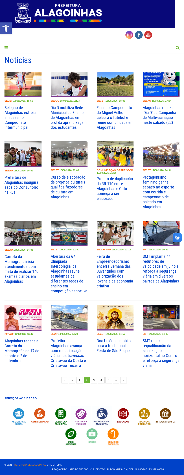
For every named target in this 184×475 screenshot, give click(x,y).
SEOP (129, 170)
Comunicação (106, 170)
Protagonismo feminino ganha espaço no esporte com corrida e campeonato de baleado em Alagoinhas (158, 192)
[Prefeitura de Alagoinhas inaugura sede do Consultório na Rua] (23, 154)
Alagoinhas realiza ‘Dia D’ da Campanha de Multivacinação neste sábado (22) (159, 115)
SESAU (147, 100)
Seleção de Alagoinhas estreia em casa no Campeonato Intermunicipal (20, 117)
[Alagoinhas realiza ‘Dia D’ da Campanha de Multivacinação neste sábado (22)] (161, 84)
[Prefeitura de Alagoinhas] (59, 13)
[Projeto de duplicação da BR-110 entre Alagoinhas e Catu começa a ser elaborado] (115, 154)
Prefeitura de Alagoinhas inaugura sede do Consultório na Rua (21, 185)
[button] (6, 28)
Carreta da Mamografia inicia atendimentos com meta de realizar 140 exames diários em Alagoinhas (21, 269)
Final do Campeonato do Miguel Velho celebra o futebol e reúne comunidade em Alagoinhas (115, 117)
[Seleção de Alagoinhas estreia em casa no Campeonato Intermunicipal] (23, 84)
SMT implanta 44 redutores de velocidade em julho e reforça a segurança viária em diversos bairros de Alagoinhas (161, 269)
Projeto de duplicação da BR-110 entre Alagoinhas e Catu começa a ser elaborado (115, 188)
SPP (108, 249)
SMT (145, 249)
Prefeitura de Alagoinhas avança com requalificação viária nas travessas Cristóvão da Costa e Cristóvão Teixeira (68, 353)
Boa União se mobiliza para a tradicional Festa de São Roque (115, 345)
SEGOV (101, 249)
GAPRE (121, 170)
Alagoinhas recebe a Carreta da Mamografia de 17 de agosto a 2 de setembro (21, 350)
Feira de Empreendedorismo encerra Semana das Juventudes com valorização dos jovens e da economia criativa (115, 271)
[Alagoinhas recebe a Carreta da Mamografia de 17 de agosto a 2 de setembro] (23, 318)
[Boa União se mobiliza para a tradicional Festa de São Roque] (115, 318)
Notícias (18, 60)
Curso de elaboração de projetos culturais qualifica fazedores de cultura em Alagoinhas (68, 187)
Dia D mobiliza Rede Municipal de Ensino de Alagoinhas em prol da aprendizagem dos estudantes (69, 117)
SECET (8, 100)
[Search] (178, 47)
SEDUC (55, 100)
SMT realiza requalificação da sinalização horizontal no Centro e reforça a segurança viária (161, 353)
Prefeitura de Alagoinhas (29, 465)
